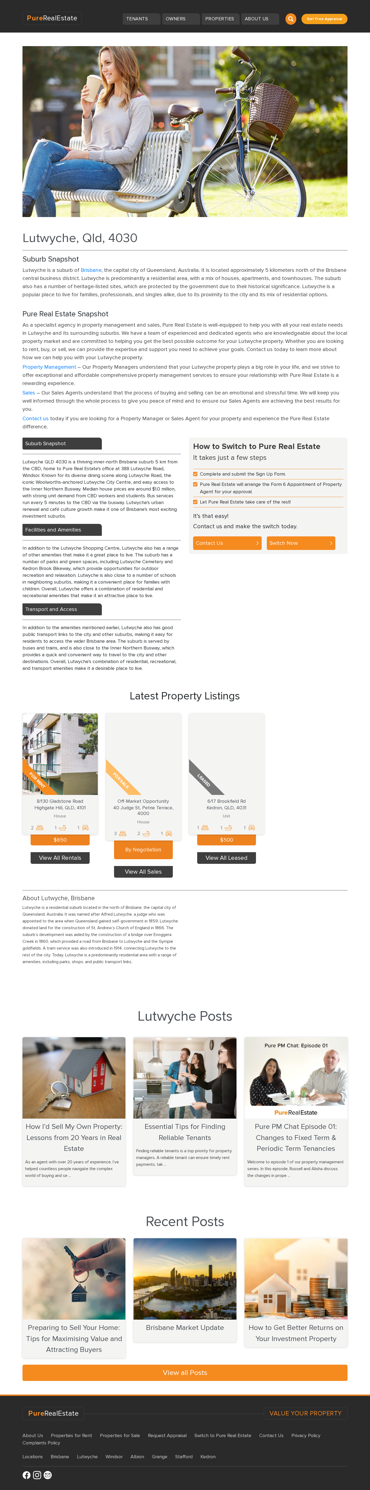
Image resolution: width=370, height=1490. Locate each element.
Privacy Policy (305, 1435)
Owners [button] (176, 19)
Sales (28, 393)
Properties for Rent (71, 1435)
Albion (137, 1457)
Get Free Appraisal (324, 19)
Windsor (114, 1457)
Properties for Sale (120, 1435)
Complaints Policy (41, 1443)
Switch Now (284, 543)
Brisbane (91, 270)
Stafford (184, 1457)
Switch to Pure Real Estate (222, 1435)
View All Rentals (60, 858)
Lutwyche (87, 1457)
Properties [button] (220, 19)
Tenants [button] (137, 19)
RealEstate (52, 18)
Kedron (208, 1457)
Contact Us (209, 543)
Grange (159, 1457)
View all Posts (185, 1372)
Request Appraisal (167, 1435)
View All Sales (143, 871)
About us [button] (257, 19)
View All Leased (227, 858)
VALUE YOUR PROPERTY (306, 1413)
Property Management (49, 367)
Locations (32, 1457)
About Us (32, 1435)
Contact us (35, 418)
